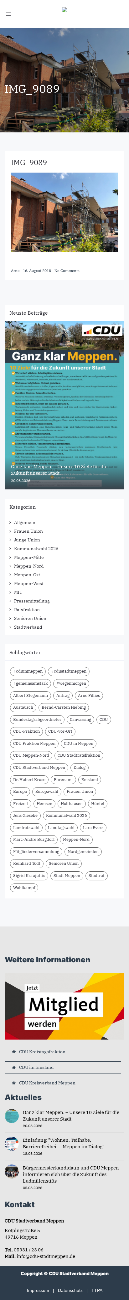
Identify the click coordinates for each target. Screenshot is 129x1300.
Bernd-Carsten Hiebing (64, 707)
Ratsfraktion (27, 609)
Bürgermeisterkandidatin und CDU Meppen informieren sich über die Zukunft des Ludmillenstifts (71, 1174)
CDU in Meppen (78, 743)
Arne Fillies (89, 695)
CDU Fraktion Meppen (34, 743)
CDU (104, 719)
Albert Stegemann (30, 695)
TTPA (96, 1290)
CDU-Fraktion (26, 731)
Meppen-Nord (29, 566)
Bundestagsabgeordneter (37, 719)
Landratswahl (26, 827)
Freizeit (20, 803)
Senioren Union (30, 618)
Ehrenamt (63, 779)
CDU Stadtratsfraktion (79, 755)
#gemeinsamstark (30, 683)
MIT (18, 592)
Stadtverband (28, 627)
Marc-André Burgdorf (33, 839)
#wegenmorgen (71, 683)
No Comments (67, 270)
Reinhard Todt (26, 863)
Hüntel (97, 803)
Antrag (63, 695)
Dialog (79, 767)
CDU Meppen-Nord (31, 755)
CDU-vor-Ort (60, 731)
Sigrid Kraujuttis (29, 875)
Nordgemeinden (83, 851)
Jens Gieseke (25, 815)
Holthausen (72, 803)
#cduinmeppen (28, 671)
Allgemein (24, 522)
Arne (15, 270)
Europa (20, 791)
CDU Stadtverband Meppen (39, 767)
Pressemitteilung (32, 601)
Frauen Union (28, 531)
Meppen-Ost (27, 575)
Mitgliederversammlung (36, 851)
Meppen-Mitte (29, 557)
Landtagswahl (61, 827)
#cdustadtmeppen (68, 671)
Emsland (89, 779)
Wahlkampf (24, 887)
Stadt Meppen (67, 875)
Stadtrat (97, 875)
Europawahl (46, 791)
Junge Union (27, 540)
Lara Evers (93, 827)
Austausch (23, 707)
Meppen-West (29, 583)
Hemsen (44, 803)
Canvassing (80, 719)
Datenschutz (70, 1290)
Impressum (38, 1290)
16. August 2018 (37, 270)
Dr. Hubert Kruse (29, 779)
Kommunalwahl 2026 (36, 548)
